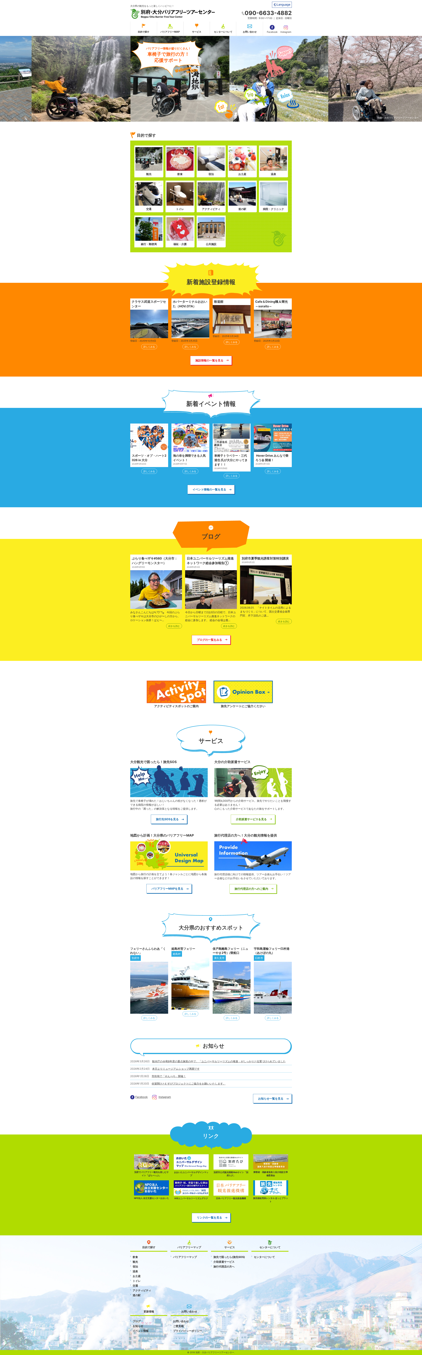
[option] (112, 79)
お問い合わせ (250, 31)
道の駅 (137, 1295)
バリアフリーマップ (185, 1257)
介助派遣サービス (224, 1261)
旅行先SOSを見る (167, 819)
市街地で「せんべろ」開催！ (169, 1076)
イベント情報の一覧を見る (209, 489)
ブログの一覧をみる (209, 639)
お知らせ (138, 1326)
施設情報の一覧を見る (209, 360)
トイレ (137, 1280)
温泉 (135, 1271)
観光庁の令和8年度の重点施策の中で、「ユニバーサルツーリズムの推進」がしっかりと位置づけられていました (219, 1061)
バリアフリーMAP (170, 31)
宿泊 (135, 1266)
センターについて (223, 31)
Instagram (285, 31)
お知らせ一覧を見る (270, 1098)
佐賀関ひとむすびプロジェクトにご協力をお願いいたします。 (189, 1083)
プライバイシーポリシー (187, 1330)
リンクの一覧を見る (209, 1217)
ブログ (137, 1321)
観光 (135, 1261)
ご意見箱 (178, 1326)
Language (283, 4)
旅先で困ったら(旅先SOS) (229, 1257)
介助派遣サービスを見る (251, 819)
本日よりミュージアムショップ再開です (176, 1068)
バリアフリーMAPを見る (167, 888)
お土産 (137, 1276)
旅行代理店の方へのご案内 (251, 888)
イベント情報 (141, 1330)
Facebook (272, 31)
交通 (135, 1285)
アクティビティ (142, 1290)
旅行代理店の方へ (224, 1266)
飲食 (135, 1257)
